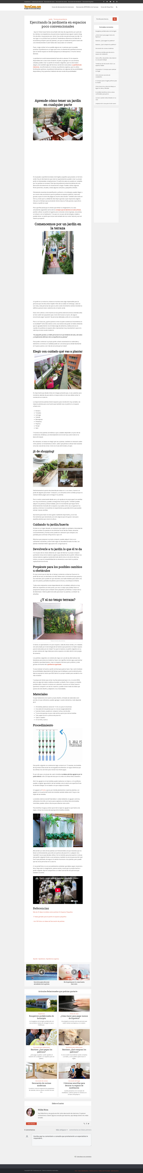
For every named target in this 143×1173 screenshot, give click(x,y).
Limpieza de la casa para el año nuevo (105, 103)
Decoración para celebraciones (41, 1047)
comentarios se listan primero (80, 1130)
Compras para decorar (37, 1)
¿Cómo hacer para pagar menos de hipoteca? (74, 1017)
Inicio (76, 1171)
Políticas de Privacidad (104, 1171)
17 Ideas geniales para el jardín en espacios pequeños (49, 917)
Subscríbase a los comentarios (84, 1156)
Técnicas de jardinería (60, 19)
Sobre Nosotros (115, 1171)
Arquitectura (27, 1)
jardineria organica (53, 959)
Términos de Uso (93, 1171)
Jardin (36, 959)
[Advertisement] (58, 86)
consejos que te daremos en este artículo (68, 210)
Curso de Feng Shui (107, 7)
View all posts (31, 1123)
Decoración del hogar (74, 1081)
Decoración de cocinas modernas (41, 1084)
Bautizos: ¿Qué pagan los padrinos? (41, 1050)
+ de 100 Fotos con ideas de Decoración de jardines (48, 921)
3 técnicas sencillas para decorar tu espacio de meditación (74, 1085)
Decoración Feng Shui (88, 1)
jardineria (42, 959)
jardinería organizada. (54, 664)
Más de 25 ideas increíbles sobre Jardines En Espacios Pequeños (53, 912)
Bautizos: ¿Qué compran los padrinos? (74, 1050)
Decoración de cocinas (61, 1)
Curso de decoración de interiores (63, 7)
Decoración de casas (49, 1)
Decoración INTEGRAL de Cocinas (87, 7)
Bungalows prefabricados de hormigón (41, 1017)
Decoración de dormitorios (74, 1)
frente (44, 790)
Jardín (50, 19)
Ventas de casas (74, 1014)
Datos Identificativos (83, 1171)
